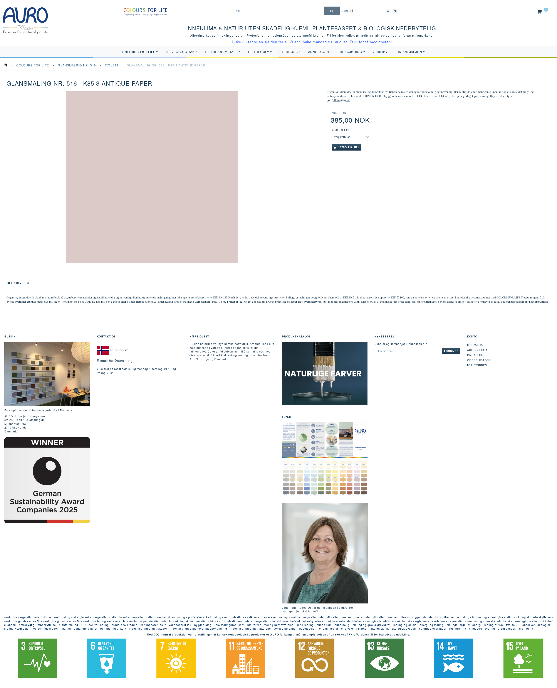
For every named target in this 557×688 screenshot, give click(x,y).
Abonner (451, 351)
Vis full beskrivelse (338, 100)
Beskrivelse (18, 283)
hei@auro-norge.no (124, 360)
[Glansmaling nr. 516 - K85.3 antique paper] (151, 177)
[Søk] (332, 11)
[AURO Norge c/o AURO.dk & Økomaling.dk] (25, 17)
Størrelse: (341, 130)
